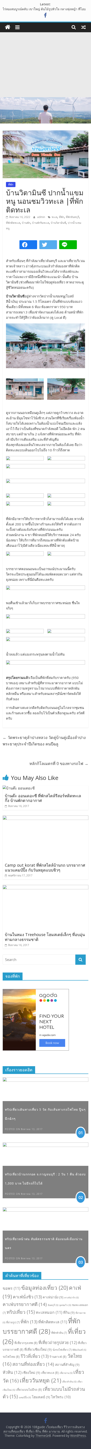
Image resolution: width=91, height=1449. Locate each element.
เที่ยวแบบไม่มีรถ (29, 1389)
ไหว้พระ (61, 1396)
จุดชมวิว (65, 1305)
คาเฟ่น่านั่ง (53, 1297)
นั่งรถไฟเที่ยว (62, 1350)
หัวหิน (12, 1372)
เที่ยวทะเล (50, 1372)
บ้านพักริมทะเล (40, 223)
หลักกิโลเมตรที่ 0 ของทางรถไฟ (58, 763)
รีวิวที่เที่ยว (35, 1356)
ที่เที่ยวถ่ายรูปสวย (57, 1342)
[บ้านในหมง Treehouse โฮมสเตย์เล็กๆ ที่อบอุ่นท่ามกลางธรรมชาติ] (45, 887)
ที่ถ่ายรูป (13, 1322)
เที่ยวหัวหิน (69, 1381)
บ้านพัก (26, 223)
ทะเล (54, 217)
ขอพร (11, 1288)
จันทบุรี (53, 1305)
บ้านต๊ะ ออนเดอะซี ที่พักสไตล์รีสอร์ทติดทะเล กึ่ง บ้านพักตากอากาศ (43, 798)
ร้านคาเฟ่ (57, 1356)
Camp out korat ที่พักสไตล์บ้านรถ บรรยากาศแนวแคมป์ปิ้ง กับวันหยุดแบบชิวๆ (45, 867)
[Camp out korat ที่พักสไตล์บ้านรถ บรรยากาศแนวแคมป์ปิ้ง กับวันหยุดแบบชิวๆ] (45, 818)
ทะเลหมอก (49, 1312)
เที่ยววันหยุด (40, 1380)
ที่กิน (69, 1312)
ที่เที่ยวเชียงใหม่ (38, 1349)
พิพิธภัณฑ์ (79, 1349)
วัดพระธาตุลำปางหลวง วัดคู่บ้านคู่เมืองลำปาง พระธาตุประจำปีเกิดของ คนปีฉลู (44, 741)
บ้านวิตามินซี (58, 223)
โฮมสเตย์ (41, 1397)
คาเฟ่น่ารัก (71, 1297)
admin (41, 217)
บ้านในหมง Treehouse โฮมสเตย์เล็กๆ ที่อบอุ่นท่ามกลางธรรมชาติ (45, 937)
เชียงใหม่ (31, 1372)
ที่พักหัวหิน (59, 1333)
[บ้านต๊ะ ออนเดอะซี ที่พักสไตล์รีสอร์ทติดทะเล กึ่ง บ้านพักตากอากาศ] (19, 788)
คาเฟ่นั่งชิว (27, 1297)
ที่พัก (10, 184)
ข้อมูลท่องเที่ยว (44, 1287)
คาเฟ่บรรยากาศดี (25, 1304)
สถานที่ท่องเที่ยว (33, 1364)
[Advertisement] (45, 64)
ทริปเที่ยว (21, 1312)
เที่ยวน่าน (66, 1372)
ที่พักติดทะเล (13, 223)
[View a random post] (83, 27)
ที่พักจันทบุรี (72, 217)
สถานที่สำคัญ (67, 1364)
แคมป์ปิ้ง (25, 1397)
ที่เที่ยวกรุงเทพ (26, 1343)
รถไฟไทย (11, 1356)
